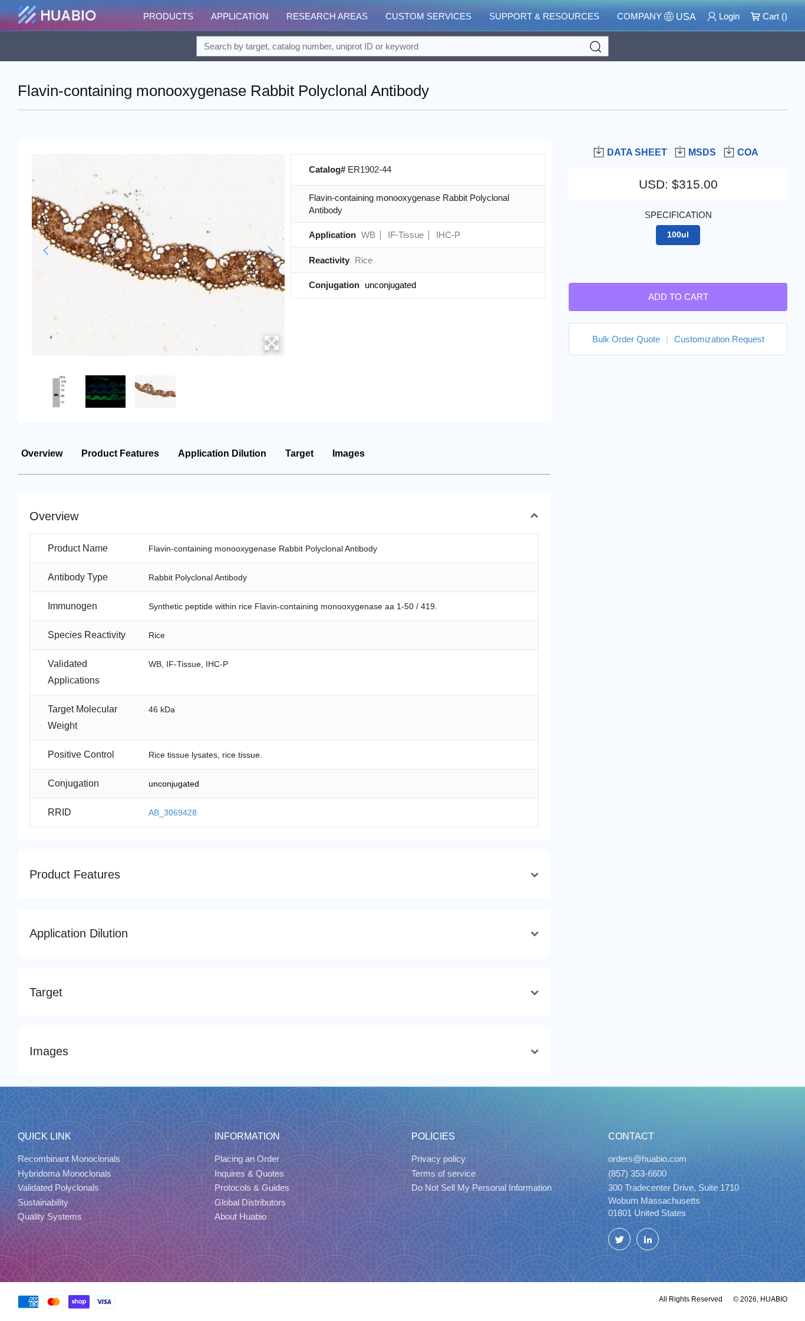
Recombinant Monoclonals (69, 1159)
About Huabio (240, 1216)
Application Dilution (222, 453)
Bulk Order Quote (626, 338)
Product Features (120, 453)
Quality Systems (50, 1216)
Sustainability (43, 1202)
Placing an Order (247, 1159)
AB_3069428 (173, 812)
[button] (46, 250)
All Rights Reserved (690, 1299)
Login (728, 16)
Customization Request (719, 338)
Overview (41, 453)
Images (348, 453)
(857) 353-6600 (637, 1173)
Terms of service (443, 1173)
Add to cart (678, 296)
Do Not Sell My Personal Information (481, 1188)
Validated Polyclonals (58, 1188)
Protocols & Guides (252, 1188)
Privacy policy (438, 1159)
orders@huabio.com (647, 1159)
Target (299, 453)
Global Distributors (250, 1202)
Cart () (773, 16)
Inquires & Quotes (249, 1173)
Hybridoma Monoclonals (64, 1173)
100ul (678, 234)
